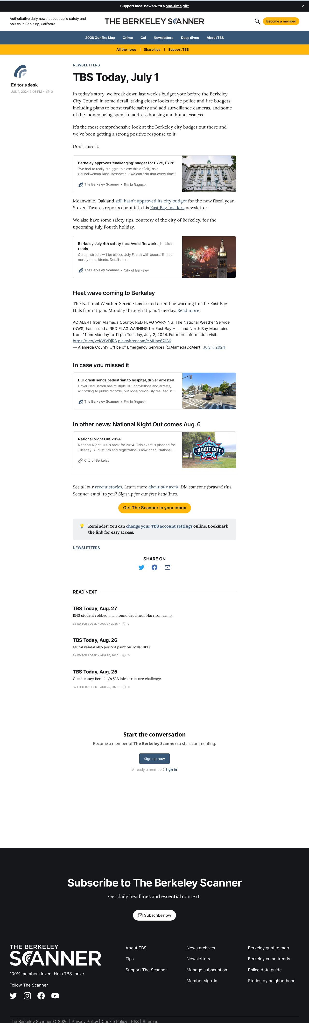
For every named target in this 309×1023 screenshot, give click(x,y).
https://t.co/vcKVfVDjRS (95, 340)
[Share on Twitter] (141, 567)
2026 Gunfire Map (100, 38)
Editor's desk (24, 84)
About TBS (215, 38)
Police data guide (265, 969)
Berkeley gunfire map (268, 947)
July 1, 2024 (214, 347)
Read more (188, 310)
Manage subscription (207, 969)
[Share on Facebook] (154, 567)
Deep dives (190, 38)
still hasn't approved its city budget (151, 201)
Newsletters (163, 38)
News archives (201, 947)
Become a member (281, 21)
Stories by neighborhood (272, 980)
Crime (128, 38)
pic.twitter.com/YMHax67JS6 (144, 340)
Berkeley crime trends (269, 958)
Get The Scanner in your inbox (154, 507)
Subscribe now (157, 915)
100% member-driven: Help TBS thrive (47, 973)
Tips (130, 958)
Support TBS (178, 49)
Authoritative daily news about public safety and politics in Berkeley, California (48, 21)
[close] (303, 6)
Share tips (152, 49)
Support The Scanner (146, 969)
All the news (126, 49)
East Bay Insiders (167, 207)
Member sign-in (202, 980)
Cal (143, 38)
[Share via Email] (167, 567)
